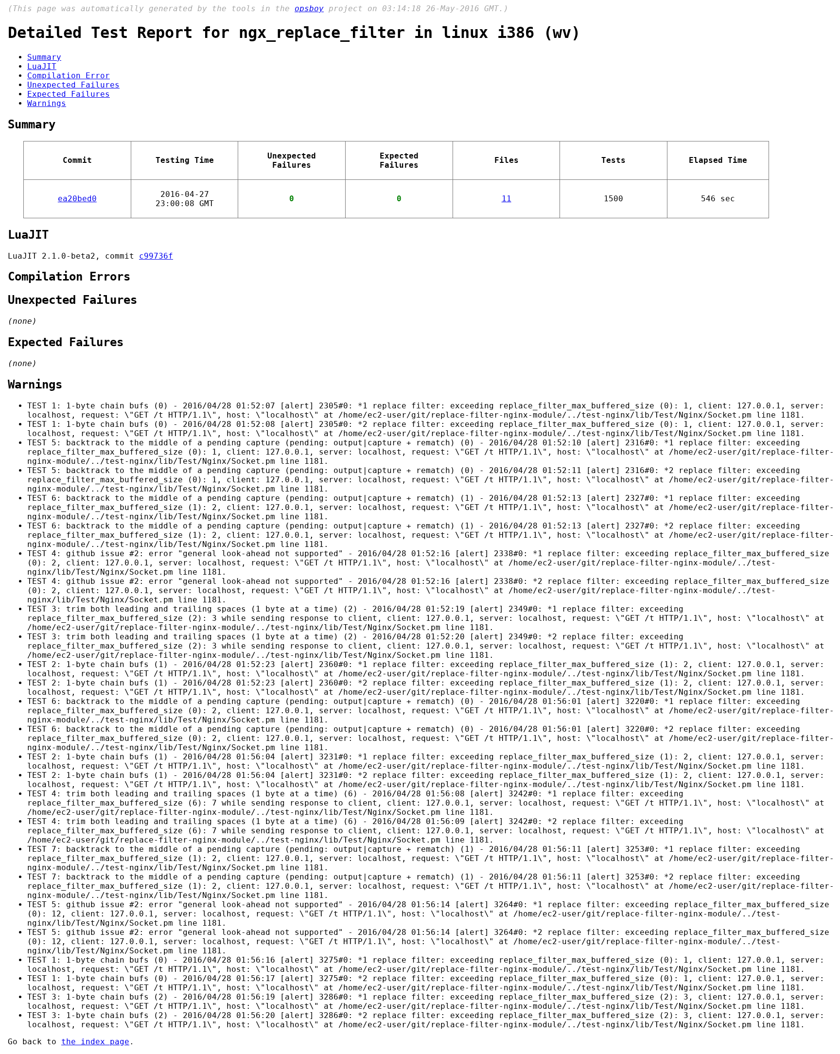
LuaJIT (41, 66)
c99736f (156, 256)
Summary (44, 57)
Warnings (46, 103)
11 (506, 198)
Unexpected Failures (73, 84)
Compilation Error (68, 75)
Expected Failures (68, 94)
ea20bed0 (77, 198)
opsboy (309, 8)
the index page (95, 1041)
